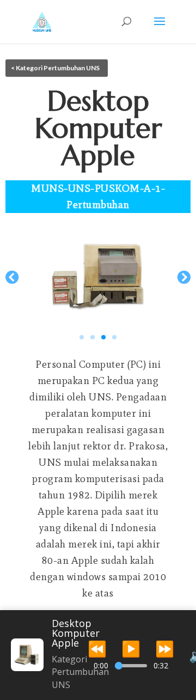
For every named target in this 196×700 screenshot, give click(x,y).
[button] (12, 276)
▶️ (130, 648)
